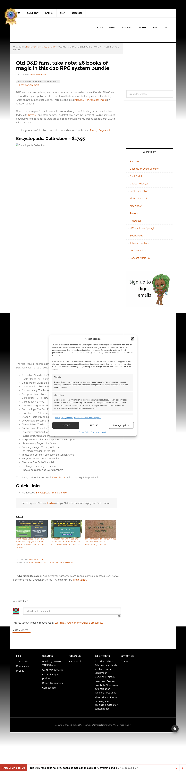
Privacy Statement (98, 432)
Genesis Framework (102, 725)
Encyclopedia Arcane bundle (51, 492)
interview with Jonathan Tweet (90, 99)
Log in (128, 725)
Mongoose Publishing (62, 562)
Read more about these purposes (87, 418)
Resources (135, 220)
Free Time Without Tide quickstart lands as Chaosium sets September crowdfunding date (106, 669)
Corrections (22, 666)
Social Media (137, 235)
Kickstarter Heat (138, 198)
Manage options (121, 425)
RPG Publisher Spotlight (142, 228)
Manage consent (175, 728)
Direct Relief (58, 477)
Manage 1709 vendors (64, 418)
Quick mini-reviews (52, 670)
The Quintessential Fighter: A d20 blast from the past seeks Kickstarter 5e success (100, 542)
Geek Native (35, 29)
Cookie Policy (84, 432)
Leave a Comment (29, 85)
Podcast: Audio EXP (140, 258)
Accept (66, 425)
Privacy (20, 670)
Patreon (134, 213)
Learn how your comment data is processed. (79, 622)
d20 (49, 562)
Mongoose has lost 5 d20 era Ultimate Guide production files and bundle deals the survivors (65, 542)
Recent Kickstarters (52, 683)
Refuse (94, 425)
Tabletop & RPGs (35, 560)
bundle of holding (38, 562)
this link (51, 503)
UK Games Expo (138, 250)
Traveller (32, 115)
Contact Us (22, 661)
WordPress (118, 725)
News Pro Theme (81, 725)
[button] (132, 338)
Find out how (80, 579)
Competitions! (49, 687)
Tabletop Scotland (140, 243)
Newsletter (136, 206)
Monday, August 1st (99, 130)
